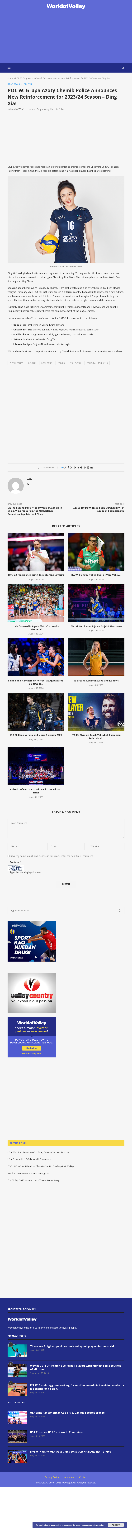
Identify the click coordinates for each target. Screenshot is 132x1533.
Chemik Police (16, 363)
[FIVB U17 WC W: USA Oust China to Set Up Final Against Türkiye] (17, 1456)
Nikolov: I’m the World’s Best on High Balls (30, 1173)
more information (96, 1525)
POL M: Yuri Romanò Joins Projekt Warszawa (96, 626)
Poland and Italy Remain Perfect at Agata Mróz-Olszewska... (36, 682)
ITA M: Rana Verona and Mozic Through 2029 (36, 734)
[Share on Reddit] (81, 467)
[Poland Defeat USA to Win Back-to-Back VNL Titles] (36, 766)
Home (10, 78)
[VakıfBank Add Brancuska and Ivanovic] (96, 657)
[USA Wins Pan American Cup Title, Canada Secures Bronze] (17, 1417)
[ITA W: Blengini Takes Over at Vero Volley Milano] (96, 552)
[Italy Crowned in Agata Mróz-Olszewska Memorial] (36, 603)
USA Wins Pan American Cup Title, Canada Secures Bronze (38, 1152)
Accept (116, 1525)
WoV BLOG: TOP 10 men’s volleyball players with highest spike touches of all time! (75, 1367)
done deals (46, 363)
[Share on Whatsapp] (85, 467)
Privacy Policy (52, 1477)
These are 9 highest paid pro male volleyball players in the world (72, 1346)
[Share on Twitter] (71, 467)
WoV (21, 109)
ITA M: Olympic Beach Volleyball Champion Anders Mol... (96, 736)
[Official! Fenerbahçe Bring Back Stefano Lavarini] (36, 552)
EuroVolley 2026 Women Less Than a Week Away (33, 1180)
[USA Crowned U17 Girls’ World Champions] (17, 1436)
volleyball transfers (97, 363)
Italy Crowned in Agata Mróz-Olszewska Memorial (36, 628)
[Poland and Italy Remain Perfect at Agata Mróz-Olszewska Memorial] (36, 657)
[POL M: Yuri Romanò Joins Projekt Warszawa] (96, 603)
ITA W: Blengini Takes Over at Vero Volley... (96, 574)
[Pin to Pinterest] (75, 467)
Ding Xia (32, 363)
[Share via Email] (91, 467)
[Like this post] (64, 467)
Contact (83, 1477)
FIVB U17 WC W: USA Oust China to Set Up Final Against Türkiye (41, 1166)
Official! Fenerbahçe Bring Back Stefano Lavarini (36, 574)
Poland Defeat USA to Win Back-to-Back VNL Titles (36, 791)
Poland (61, 363)
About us (69, 1477)
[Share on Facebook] (68, 467)
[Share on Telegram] (88, 467)
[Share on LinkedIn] (78, 467)
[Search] (122, 67)
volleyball (75, 363)
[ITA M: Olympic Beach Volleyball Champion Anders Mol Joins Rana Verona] (96, 712)
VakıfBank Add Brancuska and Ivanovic (96, 680)
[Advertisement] (66, 36)
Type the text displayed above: (26, 872)
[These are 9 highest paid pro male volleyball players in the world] (17, 1350)
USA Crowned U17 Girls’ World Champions (29, 1159)
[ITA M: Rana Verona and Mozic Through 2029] (36, 712)
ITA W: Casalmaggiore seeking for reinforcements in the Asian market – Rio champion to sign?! (77, 1386)
